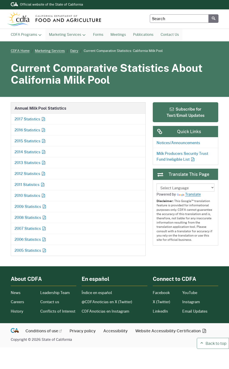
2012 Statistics (27, 173)
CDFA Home (20, 50)
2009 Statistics (28, 206)
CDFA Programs (24, 34)
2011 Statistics (27, 184)
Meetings (119, 34)
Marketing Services (65, 34)
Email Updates (195, 311)
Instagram (191, 302)
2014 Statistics (27, 151)
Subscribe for (185, 112)
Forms (100, 34)
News (23, 292)
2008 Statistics (28, 217)
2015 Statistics (27, 140)
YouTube (189, 292)
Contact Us (171, 34)
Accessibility (115, 331)
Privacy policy (83, 331)
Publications (145, 34)
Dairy (74, 50)
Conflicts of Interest (57, 311)
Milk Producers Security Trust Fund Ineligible (182, 156)
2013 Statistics (27, 162)
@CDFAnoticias (107, 302)
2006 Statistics (28, 239)
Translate (193, 194)
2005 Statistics (28, 250)
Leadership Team (55, 292)
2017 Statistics (27, 119)
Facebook (161, 292)
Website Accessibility (168, 331)
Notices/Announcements (178, 142)
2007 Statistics (28, 228)
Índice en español (97, 292)
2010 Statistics (27, 195)
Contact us (49, 302)
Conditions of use (41, 331)
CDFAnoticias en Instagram (105, 311)
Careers (23, 302)
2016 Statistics (27, 129)
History (23, 311)
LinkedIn (160, 311)
